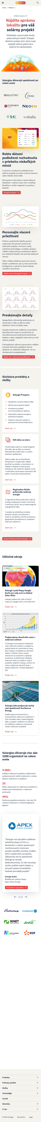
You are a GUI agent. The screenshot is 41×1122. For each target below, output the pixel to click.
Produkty (6, 1077)
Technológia (7, 1093)
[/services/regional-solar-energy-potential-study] (8, 492)
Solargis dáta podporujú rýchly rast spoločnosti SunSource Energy (19, 708)
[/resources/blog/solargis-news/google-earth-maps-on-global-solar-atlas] (20, 576)
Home (4, 8)
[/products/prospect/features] (20, 218)
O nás (4, 1109)
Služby (5, 1088)
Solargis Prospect (21, 394)
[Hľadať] (37, 3)
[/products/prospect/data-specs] (20, 300)
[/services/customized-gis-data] (8, 440)
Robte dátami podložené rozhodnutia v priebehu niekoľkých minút (19, 160)
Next (25, 897)
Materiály (6, 1104)
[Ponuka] (3, 2)
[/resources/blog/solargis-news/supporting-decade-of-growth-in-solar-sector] (20, 623)
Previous (15, 897)
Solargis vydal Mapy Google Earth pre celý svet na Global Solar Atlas (18, 593)
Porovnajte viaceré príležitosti (16, 234)
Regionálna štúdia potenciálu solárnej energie (22, 492)
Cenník (5, 1099)
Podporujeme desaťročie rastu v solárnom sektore (20, 638)
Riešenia (11, 8)
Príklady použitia (9, 1083)
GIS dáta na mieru (21, 440)
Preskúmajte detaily (17, 315)
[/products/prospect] (20, 140)
